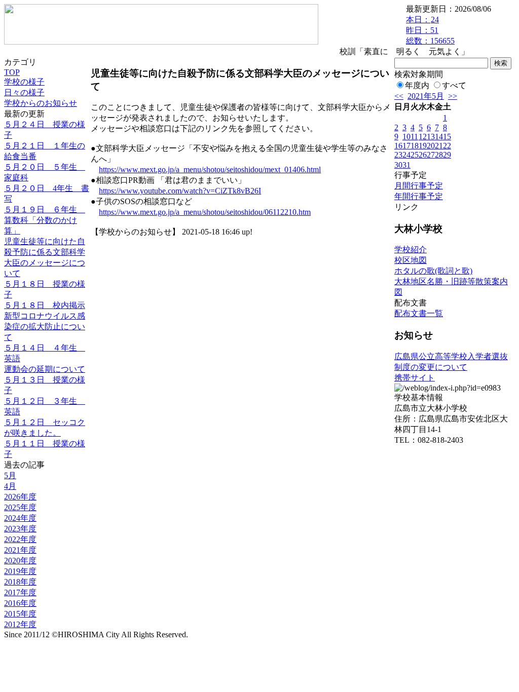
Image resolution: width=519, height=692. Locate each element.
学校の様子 (24, 82)
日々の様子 (24, 92)
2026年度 (20, 496)
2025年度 (20, 507)
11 (414, 136)
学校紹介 (410, 249)
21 (439, 145)
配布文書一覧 (418, 313)
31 (406, 165)
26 (423, 154)
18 (415, 145)
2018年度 (20, 582)
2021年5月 (425, 96)
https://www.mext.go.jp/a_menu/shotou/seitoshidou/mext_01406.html (210, 169)
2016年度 (20, 603)
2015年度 (20, 613)
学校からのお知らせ (40, 103)
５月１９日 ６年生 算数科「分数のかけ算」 (44, 220)
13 (431, 136)
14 (439, 136)
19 (423, 145)
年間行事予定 (418, 196)
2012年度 (20, 624)
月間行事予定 (418, 185)
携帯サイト (414, 377)
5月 (10, 475)
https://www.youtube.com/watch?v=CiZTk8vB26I (180, 190)
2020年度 (20, 560)
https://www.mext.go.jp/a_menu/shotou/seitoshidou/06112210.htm (205, 212)
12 (423, 136)
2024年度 (20, 518)
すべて (454, 85)
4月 (10, 486)
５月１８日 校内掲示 (44, 305)
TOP (12, 72)
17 (406, 145)
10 (406, 136)
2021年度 (20, 550)
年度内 (417, 85)
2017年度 (20, 592)
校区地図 (410, 260)
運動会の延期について (44, 369)
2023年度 (20, 528)
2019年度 (20, 571)
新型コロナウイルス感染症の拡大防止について (44, 326)
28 (439, 154)
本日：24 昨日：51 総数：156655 (430, 30)
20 (431, 145)
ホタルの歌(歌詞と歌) (433, 270)
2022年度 (20, 539)
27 (431, 154)
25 (415, 154)
